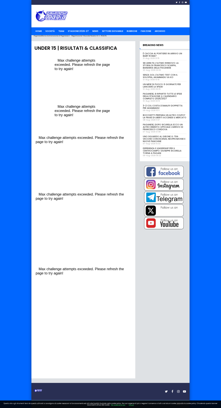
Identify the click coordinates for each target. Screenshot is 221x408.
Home (38, 31)
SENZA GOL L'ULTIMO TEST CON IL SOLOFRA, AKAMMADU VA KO (160, 76)
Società (50, 31)
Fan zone (146, 31)
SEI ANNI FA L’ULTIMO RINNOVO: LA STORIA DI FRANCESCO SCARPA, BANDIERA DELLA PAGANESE (161, 65)
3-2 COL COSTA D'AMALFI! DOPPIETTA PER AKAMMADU (163, 107)
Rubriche (132, 31)
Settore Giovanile (112, 31)
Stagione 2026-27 (78, 31)
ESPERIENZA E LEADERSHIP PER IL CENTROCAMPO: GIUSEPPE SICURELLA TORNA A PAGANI (162, 151)
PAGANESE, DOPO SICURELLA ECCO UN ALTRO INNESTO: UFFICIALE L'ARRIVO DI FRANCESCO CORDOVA (163, 127)
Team (61, 31)
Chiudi (131, 405)
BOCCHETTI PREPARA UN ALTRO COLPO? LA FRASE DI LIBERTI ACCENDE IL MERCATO (164, 116)
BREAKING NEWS (153, 45)
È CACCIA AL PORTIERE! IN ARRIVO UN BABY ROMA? (162, 54)
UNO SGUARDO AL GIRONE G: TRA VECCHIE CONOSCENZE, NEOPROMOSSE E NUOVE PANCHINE (164, 139)
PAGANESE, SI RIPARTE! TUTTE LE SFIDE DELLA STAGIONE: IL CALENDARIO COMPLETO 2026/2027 (162, 96)
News (95, 31)
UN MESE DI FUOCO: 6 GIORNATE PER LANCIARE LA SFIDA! (162, 85)
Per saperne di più (118, 405)
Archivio (160, 31)
